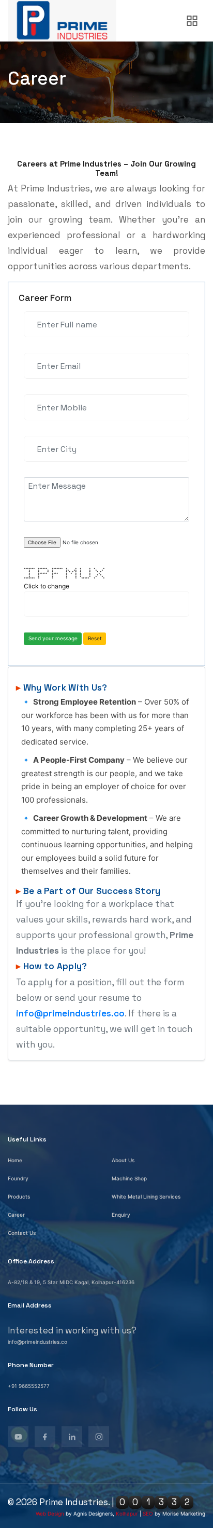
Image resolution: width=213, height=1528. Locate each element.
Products (19, 1196)
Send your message (53, 638)
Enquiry (121, 1215)
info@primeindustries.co (70, 1013)
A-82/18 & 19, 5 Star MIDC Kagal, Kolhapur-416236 (71, 1282)
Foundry (18, 1178)
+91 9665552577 (29, 1386)
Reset (95, 638)
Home (15, 1160)
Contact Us (22, 1233)
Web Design (50, 1513)
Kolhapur (127, 1513)
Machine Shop (129, 1178)
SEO (148, 1513)
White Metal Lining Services (146, 1196)
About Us (123, 1160)
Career (16, 1215)
